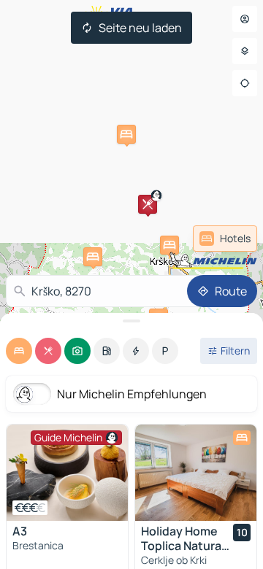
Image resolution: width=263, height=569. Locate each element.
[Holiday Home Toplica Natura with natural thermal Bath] (195, 473)
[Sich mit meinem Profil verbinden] (244, 19)
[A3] (67, 473)
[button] (147, 204)
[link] (225, 238)
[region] (67, 473)
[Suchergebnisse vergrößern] (131, 321)
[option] (19, 351)
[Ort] (244, 83)
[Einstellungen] (244, 51)
